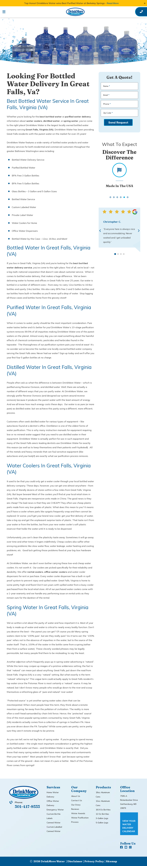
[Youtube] (126, 847)
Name (106, 86)
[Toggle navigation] (5, 12)
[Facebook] (121, 847)
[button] (110, 197)
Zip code (108, 113)
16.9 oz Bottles (103, 809)
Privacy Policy (94, 861)
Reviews (75, 809)
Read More (113, 3)
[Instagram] (130, 847)
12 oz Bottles (102, 814)
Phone (107, 104)
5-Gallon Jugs (102, 822)
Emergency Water (55, 809)
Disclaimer (74, 861)
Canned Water (53, 822)
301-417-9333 (27, 806)
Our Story (76, 804)
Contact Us (76, 800)
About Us (75, 796)
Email (106, 95)
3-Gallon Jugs (102, 818)
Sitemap (111, 861)
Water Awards (78, 813)
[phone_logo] (141, 11)
